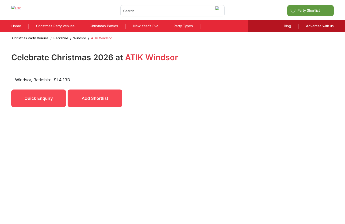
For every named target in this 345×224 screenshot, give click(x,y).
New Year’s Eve (145, 26)
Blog (287, 26)
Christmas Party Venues (55, 26)
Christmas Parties (104, 26)
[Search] (218, 10)
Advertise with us (320, 26)
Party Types (183, 26)
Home (16, 26)
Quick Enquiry (38, 98)
